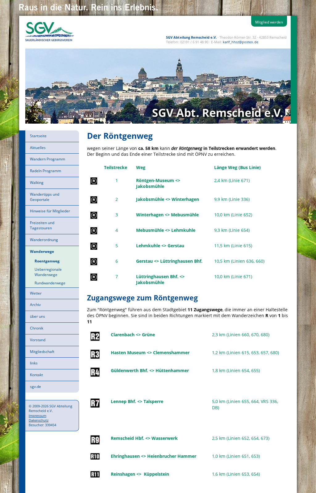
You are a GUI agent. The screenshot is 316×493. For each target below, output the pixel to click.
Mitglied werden (269, 22)
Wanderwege (42, 251)
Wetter (36, 293)
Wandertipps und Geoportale (44, 197)
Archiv (35, 304)
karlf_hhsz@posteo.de (240, 42)
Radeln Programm (45, 170)
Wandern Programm (47, 159)
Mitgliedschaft (42, 351)
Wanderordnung (44, 239)
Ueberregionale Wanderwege (48, 272)
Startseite (38, 135)
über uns (37, 316)
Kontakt (36, 374)
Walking (37, 182)
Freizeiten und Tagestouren (42, 225)
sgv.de (35, 386)
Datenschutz (38, 420)
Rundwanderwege (50, 283)
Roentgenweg (47, 261)
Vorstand (37, 339)
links (34, 363)
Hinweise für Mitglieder (50, 211)
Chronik (36, 328)
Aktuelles (38, 147)
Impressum (37, 415)
